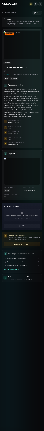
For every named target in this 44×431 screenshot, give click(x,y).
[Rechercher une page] (36, 4)
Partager (38, 13)
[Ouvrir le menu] (40, 4)
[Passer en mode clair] (31, 4)
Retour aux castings (10, 12)
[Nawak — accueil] (9, 4)
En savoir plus (28, 279)
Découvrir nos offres (21, 244)
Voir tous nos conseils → (11, 269)
